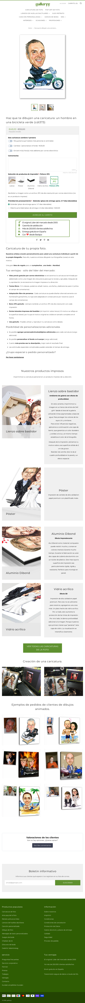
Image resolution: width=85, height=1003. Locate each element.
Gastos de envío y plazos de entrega (58, 930)
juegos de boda (52, 17)
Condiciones (49, 919)
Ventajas (5, 978)
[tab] (34, 107)
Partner (5, 967)
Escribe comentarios (42, 845)
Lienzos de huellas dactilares (34, 13)
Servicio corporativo (10, 963)
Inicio (30, 28)
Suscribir (68, 883)
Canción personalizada (30, 17)
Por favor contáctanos (15, 357)
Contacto (5, 981)
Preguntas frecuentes (10, 959)
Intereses (27, 20)
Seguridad (48, 937)
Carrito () (73, 3)
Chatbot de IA (7, 941)
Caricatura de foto (34, 10)
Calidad (47, 934)
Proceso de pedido (51, 941)
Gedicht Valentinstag (10, 948)
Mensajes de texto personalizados (15, 934)
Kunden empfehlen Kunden (12, 985)
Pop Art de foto (52, 10)
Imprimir (47, 915)
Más (62, 17)
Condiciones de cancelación (55, 923)
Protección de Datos (52, 926)
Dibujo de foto (7, 930)
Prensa (4, 970)
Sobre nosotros (50, 912)
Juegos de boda (8, 937)
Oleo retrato (58, 13)
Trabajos (5, 974)
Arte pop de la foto (9, 915)
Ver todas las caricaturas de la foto (42, 648)
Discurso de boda (8, 945)
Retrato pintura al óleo (10, 919)
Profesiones (54, 20)
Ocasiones (40, 20)
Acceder (63, 3)
